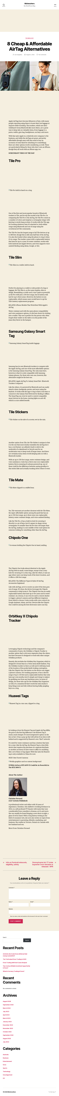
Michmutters (29, 3)
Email (32, 902)
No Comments (42, 54)
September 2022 (8, 1035)
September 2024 (8, 1005)
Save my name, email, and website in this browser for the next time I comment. (29, 916)
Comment (12, 887)
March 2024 (6, 1008)
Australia (6, 1054)
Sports (5, 1068)
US (4, 1078)
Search (4, 937)
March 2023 (6, 1018)
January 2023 (7, 1021)
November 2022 (8, 1028)
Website (11, 909)
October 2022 (7, 1032)
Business (5, 1058)
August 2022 (7, 1038)
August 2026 (7, 1001)
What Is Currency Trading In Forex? (13, 971)
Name (11, 902)
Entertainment (7, 1061)
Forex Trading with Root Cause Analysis (15, 962)
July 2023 (6, 1011)
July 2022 (6, 1042)
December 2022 (8, 1025)
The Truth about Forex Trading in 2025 (14, 959)
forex (4, 1064)
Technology (29, 38)
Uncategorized (7, 1075)
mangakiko (19, 54)
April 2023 (6, 1015)
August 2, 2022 (30, 54)
